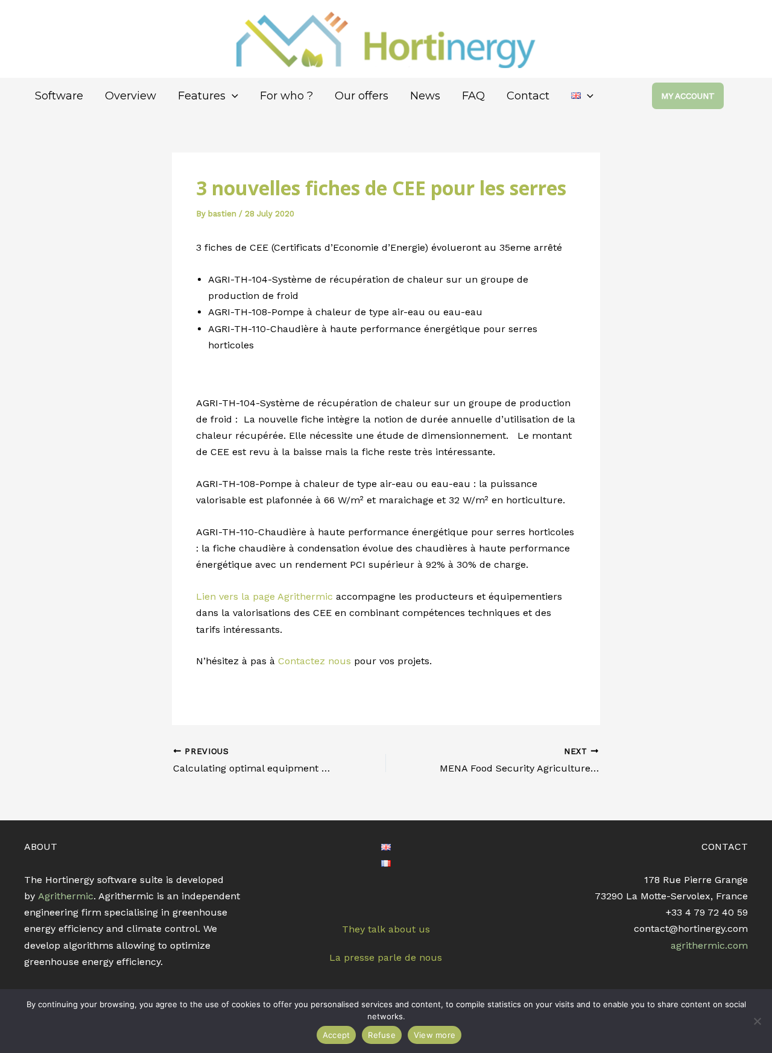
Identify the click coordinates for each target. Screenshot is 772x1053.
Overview (130, 95)
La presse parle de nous (385, 957)
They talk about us (386, 929)
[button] (232, 96)
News (425, 95)
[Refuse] (757, 1021)
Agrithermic (65, 896)
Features (202, 95)
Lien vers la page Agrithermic (264, 596)
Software (59, 95)
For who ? (286, 95)
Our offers (361, 95)
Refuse (382, 1035)
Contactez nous (314, 661)
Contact (528, 95)
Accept (336, 1035)
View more (434, 1035)
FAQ (473, 95)
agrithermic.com (709, 945)
